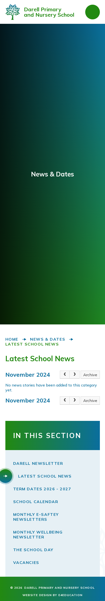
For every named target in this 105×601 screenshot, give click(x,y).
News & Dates (47, 339)
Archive (90, 374)
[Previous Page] (65, 375)
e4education (70, 595)
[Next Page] (74, 375)
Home (11, 339)
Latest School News (32, 344)
